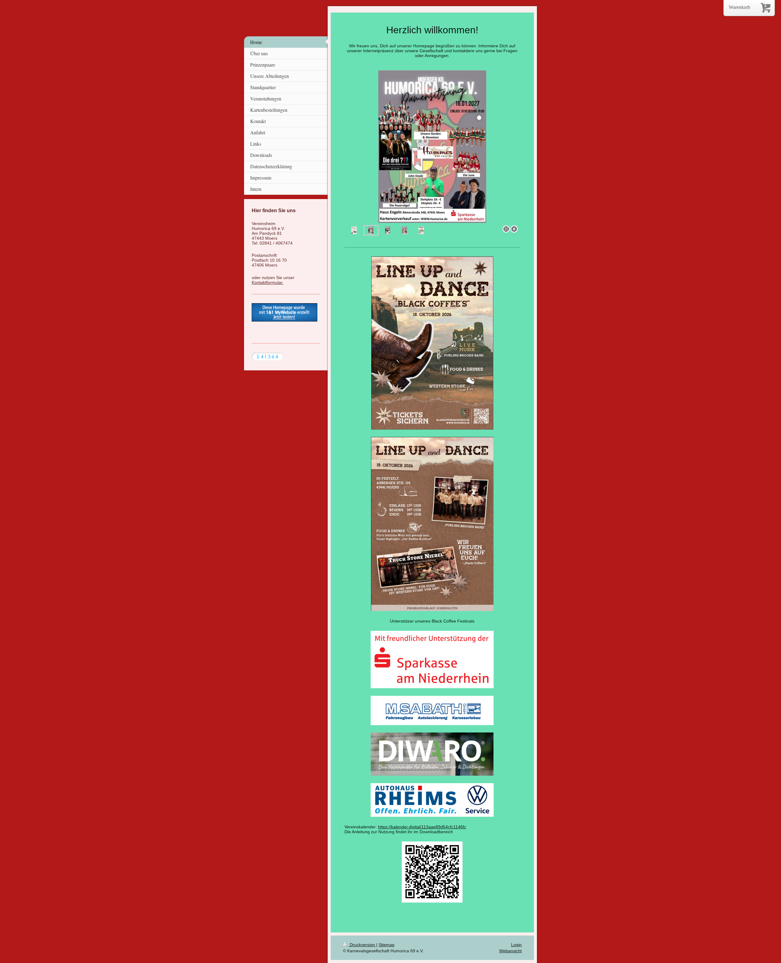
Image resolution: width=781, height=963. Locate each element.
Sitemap (386, 944)
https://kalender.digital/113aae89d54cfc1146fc (422, 826)
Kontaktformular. (267, 282)
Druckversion (362, 944)
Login (516, 944)
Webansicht (510, 950)
